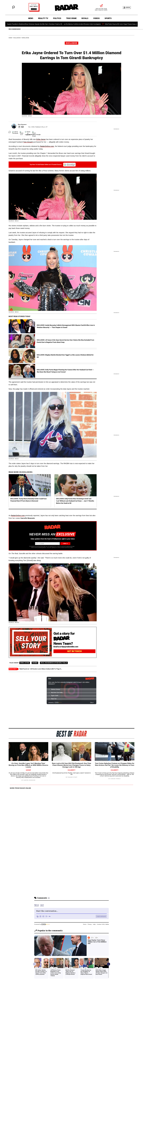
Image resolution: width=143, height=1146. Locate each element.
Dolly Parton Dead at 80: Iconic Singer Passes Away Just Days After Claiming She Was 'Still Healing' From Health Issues (99, 24)
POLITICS (57, 18)
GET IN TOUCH (74, 651)
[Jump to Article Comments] (10, 132)
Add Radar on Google (34, 134)
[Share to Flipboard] (28, 132)
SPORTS (108, 18)
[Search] (13, 8)
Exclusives (17, 37)
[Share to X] (21, 132)
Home (10, 37)
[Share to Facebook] (15, 132)
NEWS (30, 18)
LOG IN (127, 7)
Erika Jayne (25, 37)
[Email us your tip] (34, 11)
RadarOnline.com (47, 146)
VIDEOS (96, 18)
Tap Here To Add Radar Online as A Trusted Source (46, 164)
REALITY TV (43, 18)
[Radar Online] (66, 7)
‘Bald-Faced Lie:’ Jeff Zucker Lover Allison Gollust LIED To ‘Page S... (40, 669)
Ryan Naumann (22, 124)
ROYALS (85, 18)
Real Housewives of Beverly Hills (54, 663)
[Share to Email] (34, 132)
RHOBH (34, 663)
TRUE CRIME (71, 18)
